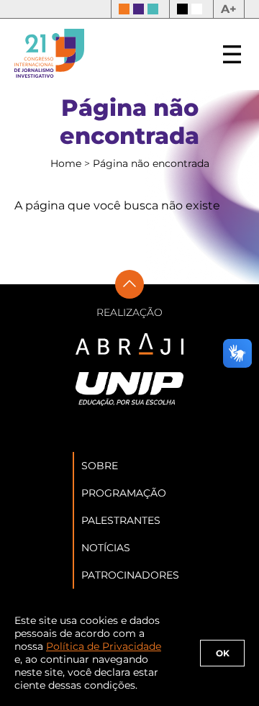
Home (67, 163)
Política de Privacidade (103, 646)
